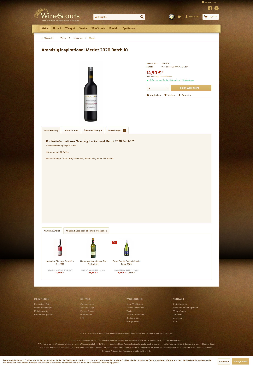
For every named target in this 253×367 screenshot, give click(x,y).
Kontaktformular (180, 304)
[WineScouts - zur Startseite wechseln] (57, 15)
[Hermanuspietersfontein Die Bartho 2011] (93, 248)
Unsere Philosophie (135, 307)
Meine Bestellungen (43, 307)
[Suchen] (142, 17)
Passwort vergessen (43, 314)
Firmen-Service (87, 311)
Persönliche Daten (42, 304)
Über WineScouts (134, 304)
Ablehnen (224, 361)
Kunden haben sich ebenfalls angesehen (86, 231)
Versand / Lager (87, 307)
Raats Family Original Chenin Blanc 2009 (126, 262)
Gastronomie (86, 314)
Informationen (71, 130)
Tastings (130, 311)
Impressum (178, 318)
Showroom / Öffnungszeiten (185, 307)
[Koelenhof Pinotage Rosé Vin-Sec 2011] (59, 248)
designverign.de (166, 333)
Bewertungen (116, 130)
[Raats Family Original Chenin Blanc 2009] (126, 248)
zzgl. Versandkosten (164, 77)
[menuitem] (119, 17)
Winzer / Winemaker (135, 314)
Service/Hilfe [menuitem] (210, 2)
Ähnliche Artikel (52, 231)
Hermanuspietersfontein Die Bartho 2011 (93, 262)
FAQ (82, 318)
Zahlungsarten (87, 304)
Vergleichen (155, 95)
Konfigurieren (240, 361)
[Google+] (216, 8)
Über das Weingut (93, 130)
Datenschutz (178, 314)
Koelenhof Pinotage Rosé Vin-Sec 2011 (60, 262)
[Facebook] (210, 8)
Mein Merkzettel (41, 311)
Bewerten (186, 95)
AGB (175, 321)
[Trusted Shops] (172, 17)
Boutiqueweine (133, 318)
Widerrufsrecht (179, 311)
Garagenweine (133, 321)
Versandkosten (176, 340)
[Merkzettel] (179, 17)
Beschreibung (51, 130)
